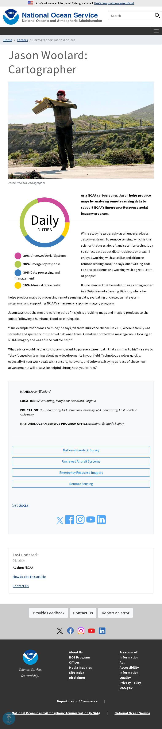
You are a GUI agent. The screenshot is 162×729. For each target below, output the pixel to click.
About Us (76, 652)
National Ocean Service (60, 14)
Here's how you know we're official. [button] (114, 3)
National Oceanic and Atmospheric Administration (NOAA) (56, 713)
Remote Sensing (81, 484)
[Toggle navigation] (156, 31)
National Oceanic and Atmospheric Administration (62, 21)
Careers (22, 40)
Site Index (76, 672)
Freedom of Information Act (129, 657)
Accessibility (129, 667)
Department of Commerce (77, 701)
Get (21, 505)
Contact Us (21, 586)
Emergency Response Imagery (81, 472)
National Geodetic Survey (81, 450)
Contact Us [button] (83, 612)
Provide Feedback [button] (48, 612)
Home (7, 40)
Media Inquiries (80, 667)
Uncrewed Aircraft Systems (81, 461)
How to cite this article (29, 576)
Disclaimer (77, 677)
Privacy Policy (130, 682)
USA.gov (126, 688)
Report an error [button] (115, 612)
